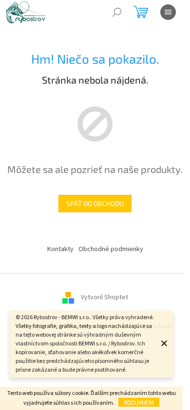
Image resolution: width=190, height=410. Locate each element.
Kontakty (60, 249)
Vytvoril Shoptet (104, 297)
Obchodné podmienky (110, 249)
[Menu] (168, 12)
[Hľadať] (117, 12)
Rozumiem (139, 402)
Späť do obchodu (95, 203)
